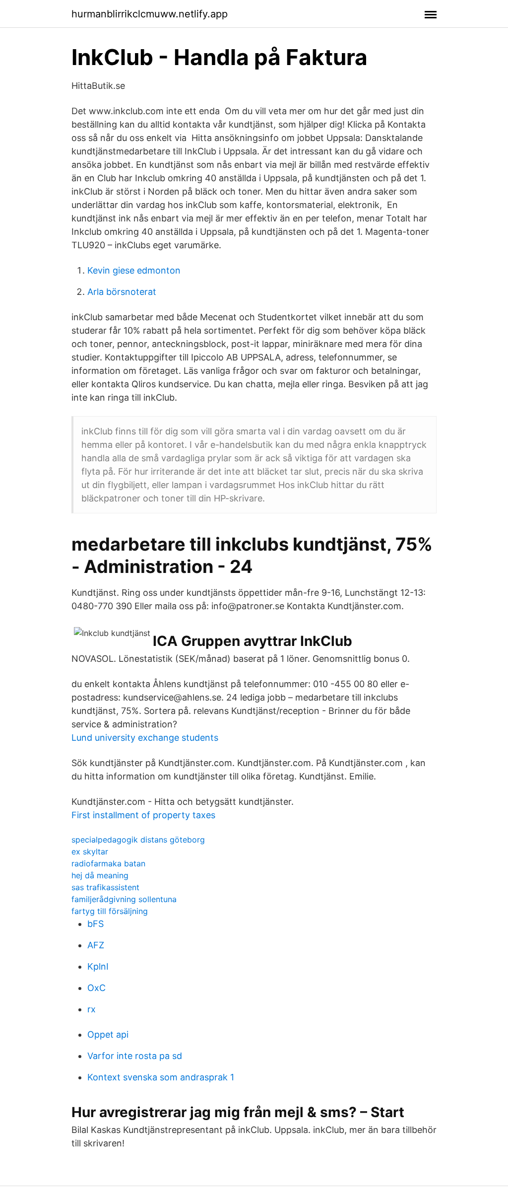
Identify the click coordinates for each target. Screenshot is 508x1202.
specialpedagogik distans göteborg (138, 840)
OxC (96, 988)
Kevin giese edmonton (134, 270)
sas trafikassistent (105, 887)
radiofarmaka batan (108, 863)
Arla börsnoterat (121, 291)
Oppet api (107, 1034)
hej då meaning (99, 875)
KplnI (98, 966)
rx (91, 1009)
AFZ (95, 945)
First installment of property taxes (143, 815)
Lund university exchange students (144, 737)
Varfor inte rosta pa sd (134, 1056)
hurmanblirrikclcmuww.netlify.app (149, 14)
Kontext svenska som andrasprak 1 (160, 1077)
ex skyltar (89, 851)
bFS (95, 924)
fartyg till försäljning (109, 911)
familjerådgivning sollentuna (124, 899)
